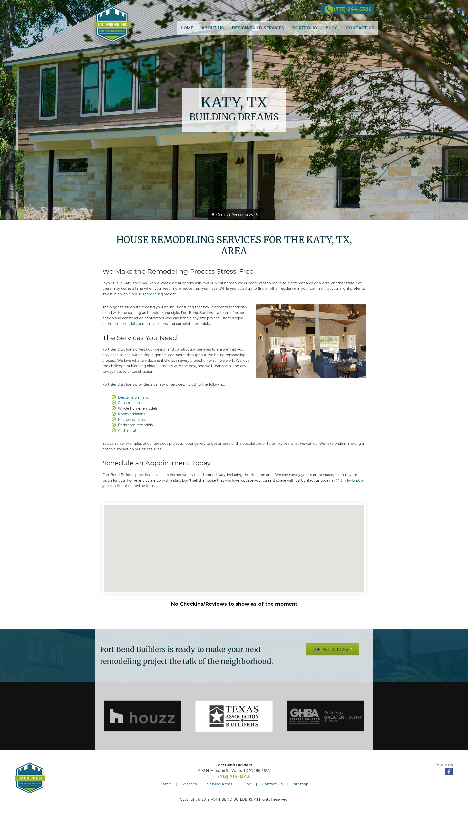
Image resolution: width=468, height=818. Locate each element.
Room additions (131, 414)
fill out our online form (135, 486)
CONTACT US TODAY (331, 649)
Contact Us (272, 784)
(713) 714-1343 (347, 480)
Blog (247, 784)
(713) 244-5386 (353, 9)
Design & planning (133, 397)
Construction (129, 403)
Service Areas (229, 214)
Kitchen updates (132, 419)
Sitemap (301, 784)
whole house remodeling (141, 294)
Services (189, 784)
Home (165, 784)
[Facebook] (449, 771)
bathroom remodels (119, 323)
